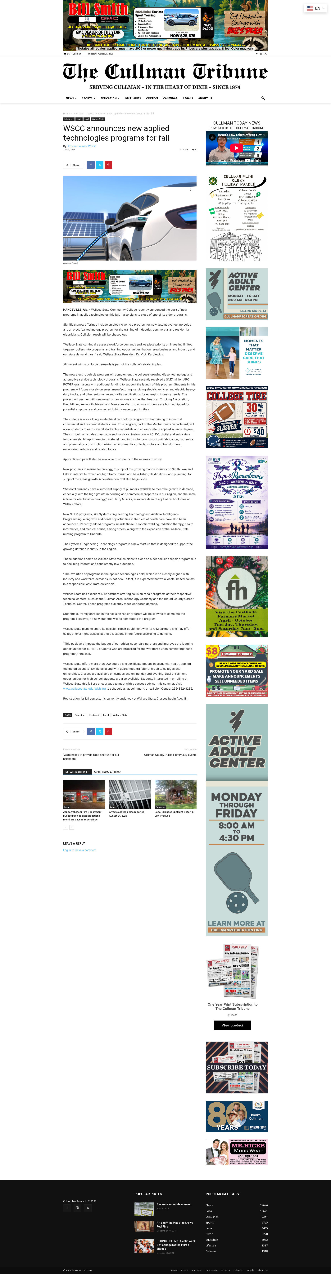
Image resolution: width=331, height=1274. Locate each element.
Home (66, 113)
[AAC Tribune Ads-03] (237, 294)
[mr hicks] (237, 1152)
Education (79, 113)
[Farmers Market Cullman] (237, 596)
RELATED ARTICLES (77, 772)
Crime (113, 807)
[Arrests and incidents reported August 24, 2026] (130, 794)
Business (160, 807)
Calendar (238, 1270)
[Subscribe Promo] (237, 1067)
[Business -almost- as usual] (144, 1209)
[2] (130, 286)
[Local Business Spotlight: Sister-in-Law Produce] (176, 794)
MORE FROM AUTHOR (107, 772)
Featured (94, 715)
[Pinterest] (108, 165)
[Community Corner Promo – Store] (237, 670)
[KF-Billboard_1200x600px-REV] (237, 1116)
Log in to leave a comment (79, 850)
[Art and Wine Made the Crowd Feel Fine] (144, 1226)
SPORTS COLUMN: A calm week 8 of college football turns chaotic (176, 1245)
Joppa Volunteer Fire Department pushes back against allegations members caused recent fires (82, 816)
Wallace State (98, 119)
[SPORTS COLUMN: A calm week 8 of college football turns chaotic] (144, 1246)
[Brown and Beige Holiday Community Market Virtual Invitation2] (237, 217)
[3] (237, 352)
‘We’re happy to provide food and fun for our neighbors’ (91, 757)
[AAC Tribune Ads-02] (237, 819)
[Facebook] (257, 54)
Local (87, 119)
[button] (263, 98)
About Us (263, 1270)
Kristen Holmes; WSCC (82, 146)
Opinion (225, 1270)
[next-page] (71, 827)
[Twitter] (265, 54)
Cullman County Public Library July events (170, 755)
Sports (184, 1270)
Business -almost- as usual (174, 1204)
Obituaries (211, 1270)
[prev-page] (65, 827)
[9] (165, 25)
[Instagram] (261, 54)
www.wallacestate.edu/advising (84, 688)
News (79, 119)
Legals (250, 1270)
